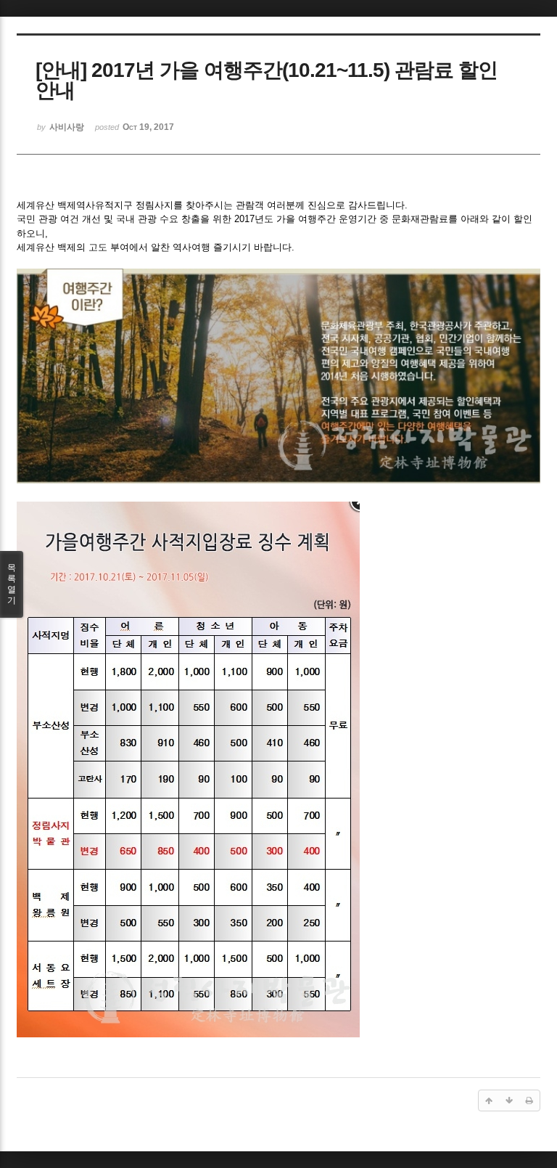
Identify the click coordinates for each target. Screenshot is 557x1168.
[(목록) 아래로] (509, 1100)
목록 (11, 584)
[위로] (489, 1100)
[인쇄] (529, 1100)
